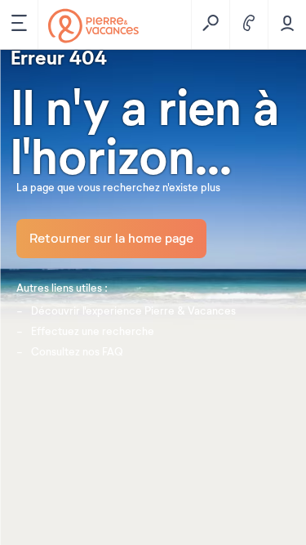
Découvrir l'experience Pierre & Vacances (133, 311)
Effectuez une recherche (92, 331)
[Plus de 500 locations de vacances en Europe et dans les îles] (93, 25)
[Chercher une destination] (210, 24)
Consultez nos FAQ (77, 352)
